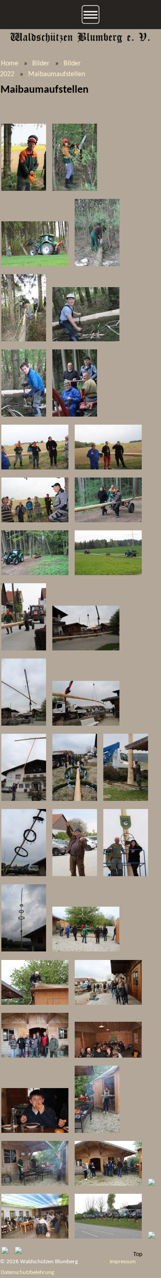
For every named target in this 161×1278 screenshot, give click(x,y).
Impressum (123, 1262)
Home (9, 63)
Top (137, 1254)
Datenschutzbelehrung (27, 1272)
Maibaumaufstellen (56, 74)
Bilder (41, 63)
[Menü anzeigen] (80, 14)
